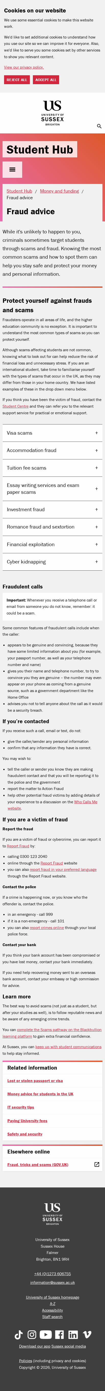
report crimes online (47, 927)
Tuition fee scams (26, 468)
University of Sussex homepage (52, 1297)
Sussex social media (68, 1346)
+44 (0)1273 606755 (52, 1273)
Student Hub (40, 149)
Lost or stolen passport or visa (35, 1080)
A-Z (52, 1303)
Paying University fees (27, 1120)
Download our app (34, 1346)
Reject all (17, 79)
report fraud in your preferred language (63, 869)
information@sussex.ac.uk (52, 1282)
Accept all (46, 79)
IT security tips (20, 1107)
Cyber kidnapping (26, 561)
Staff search (52, 1316)
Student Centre (16, 406)
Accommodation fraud (31, 450)
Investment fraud (26, 509)
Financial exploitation (31, 544)
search (99, 126)
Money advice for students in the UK (40, 1093)
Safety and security (24, 1133)
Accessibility (52, 1310)
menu (12, 169)
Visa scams (19, 433)
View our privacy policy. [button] (24, 67)
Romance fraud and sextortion (40, 526)
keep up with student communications (68, 1046)
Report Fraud (18, 845)
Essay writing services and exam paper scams (43, 488)
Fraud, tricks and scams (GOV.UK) (37, 1164)
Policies (25, 1360)
